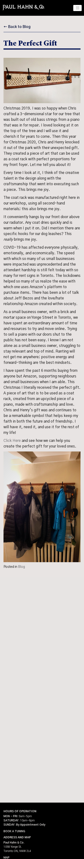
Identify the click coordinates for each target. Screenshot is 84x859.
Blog (21, 567)
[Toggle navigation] (77, 8)
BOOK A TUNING (14, 831)
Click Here (12, 441)
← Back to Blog (17, 27)
